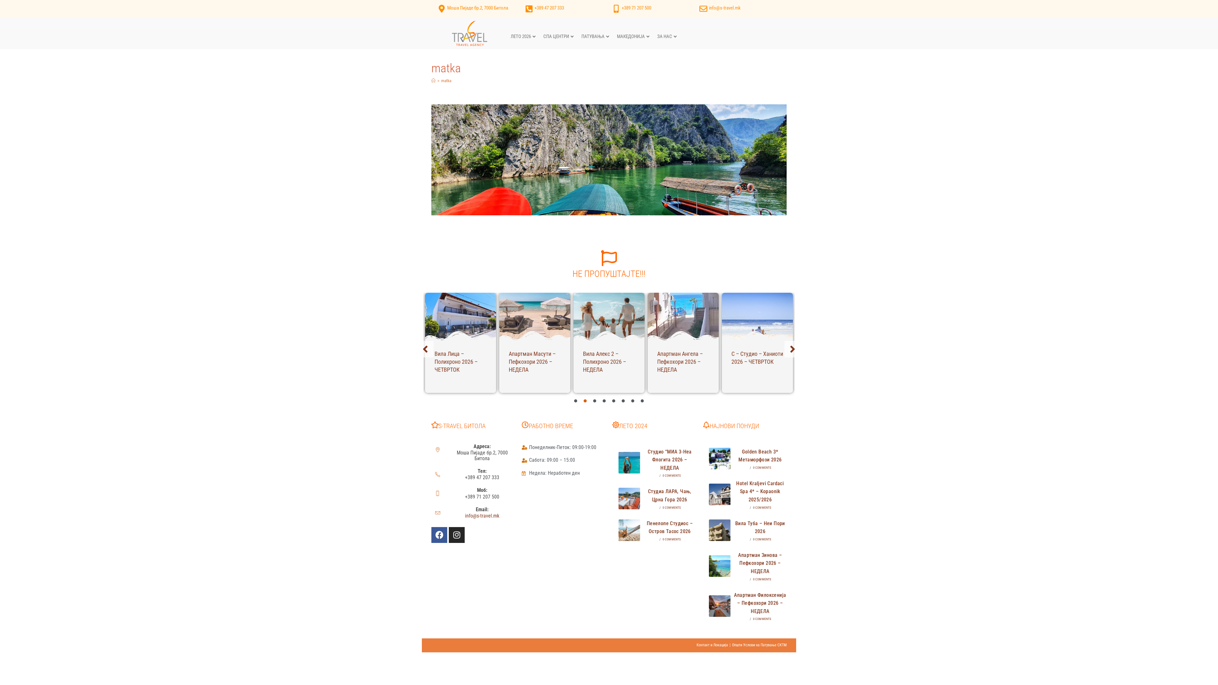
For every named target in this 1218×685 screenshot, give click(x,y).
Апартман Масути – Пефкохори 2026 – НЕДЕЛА (532, 361)
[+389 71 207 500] (616, 9)
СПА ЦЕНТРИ (556, 36)
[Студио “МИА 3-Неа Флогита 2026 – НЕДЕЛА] (629, 462)
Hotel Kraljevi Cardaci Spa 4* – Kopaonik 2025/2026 (760, 491)
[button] (425, 349)
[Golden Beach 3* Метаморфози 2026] (719, 458)
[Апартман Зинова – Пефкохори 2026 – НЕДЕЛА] (719, 566)
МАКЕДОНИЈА (631, 36)
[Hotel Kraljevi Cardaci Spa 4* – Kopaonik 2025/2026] (719, 494)
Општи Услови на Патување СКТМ (759, 645)
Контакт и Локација (712, 645)
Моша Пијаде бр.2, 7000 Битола (477, 8)
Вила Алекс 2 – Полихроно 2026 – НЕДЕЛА (604, 361)
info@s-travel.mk (725, 8)
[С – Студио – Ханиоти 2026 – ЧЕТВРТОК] (757, 316)
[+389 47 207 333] (529, 9)
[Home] (433, 80)
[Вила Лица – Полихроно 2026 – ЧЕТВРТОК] (460, 316)
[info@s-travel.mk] (703, 9)
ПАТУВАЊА (593, 36)
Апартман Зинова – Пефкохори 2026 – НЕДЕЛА (760, 563)
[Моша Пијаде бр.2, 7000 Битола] (442, 9)
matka (446, 80)
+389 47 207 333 (549, 8)
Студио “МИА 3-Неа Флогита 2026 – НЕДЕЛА (670, 460)
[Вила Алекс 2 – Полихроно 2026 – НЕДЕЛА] (609, 316)
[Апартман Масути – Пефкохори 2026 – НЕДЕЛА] (534, 316)
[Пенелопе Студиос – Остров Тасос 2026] (629, 530)
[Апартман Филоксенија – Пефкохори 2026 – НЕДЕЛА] (719, 606)
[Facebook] (439, 535)
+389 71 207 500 (636, 8)
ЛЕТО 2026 (521, 36)
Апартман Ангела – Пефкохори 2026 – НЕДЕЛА (680, 361)
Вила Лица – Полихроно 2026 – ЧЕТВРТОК (456, 361)
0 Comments (672, 475)
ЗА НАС (664, 36)
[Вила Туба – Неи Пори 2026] (719, 530)
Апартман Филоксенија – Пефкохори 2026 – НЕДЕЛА (760, 603)
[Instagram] (457, 535)
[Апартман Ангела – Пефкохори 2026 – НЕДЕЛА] (683, 316)
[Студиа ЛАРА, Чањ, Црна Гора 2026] (629, 498)
